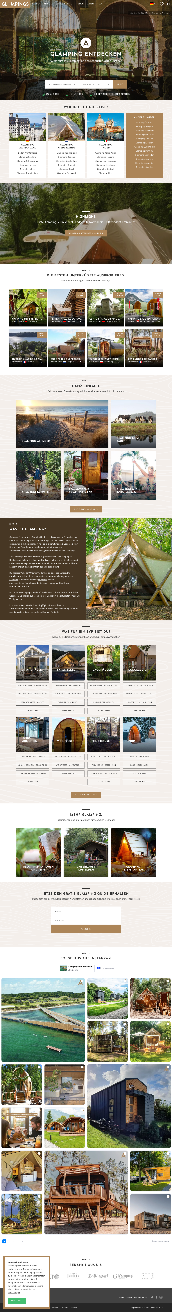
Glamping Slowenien (144, 163)
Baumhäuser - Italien (103, 702)
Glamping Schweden (144, 154)
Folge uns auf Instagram (86, 958)
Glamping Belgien (144, 126)
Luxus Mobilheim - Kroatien (32, 773)
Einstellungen (14, 1292)
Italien (25, 560)
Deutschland (15, 560)
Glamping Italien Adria (105, 152)
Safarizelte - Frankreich (68, 685)
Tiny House (64, 583)
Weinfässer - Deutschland (68, 757)
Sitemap (54, 1307)
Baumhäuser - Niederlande (103, 694)
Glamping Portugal (144, 150)
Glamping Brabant (66, 165)
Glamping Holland (144, 138)
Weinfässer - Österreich (68, 765)
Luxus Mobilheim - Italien (32, 757)
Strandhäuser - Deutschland (32, 694)
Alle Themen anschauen (86, 509)
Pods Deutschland (139, 757)
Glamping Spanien (144, 167)
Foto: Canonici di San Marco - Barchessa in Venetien (149, 13)
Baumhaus (30, 583)
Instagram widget (159, 1241)
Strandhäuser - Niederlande (32, 685)
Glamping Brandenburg (27, 173)
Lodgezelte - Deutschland (139, 685)
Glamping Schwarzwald (27, 161)
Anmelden (86, 929)
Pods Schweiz (139, 773)
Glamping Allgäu (27, 169)
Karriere (64, 1307)
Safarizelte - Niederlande (68, 694)
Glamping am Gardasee (105, 161)
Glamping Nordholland (66, 161)
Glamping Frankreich (144, 134)
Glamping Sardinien (105, 165)
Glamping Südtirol (105, 169)
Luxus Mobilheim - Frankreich (33, 765)
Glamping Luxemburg (144, 146)
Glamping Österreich (144, 122)
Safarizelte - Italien (68, 702)
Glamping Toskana (105, 156)
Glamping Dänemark (144, 130)
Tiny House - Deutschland (104, 773)
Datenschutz (157, 1307)
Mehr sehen (33, 711)
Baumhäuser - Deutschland (103, 685)
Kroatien (33, 560)
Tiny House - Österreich (104, 765)
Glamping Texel (66, 169)
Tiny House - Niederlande (104, 757)
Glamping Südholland (67, 152)
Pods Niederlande (139, 765)
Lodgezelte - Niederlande (139, 694)
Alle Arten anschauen (86, 795)
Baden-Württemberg (27, 152)
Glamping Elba (105, 173)
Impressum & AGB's (140, 1307)
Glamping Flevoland (66, 173)
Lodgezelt (42, 579)
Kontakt (74, 1307)
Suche (120, 84)
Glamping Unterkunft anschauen (86, 233)
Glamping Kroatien (144, 142)
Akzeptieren (17, 1301)
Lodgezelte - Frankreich (139, 702)
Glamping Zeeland (66, 156)
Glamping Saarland (27, 156)
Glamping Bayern (27, 165)
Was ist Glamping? (34, 605)
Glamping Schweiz (144, 159)
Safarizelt (13, 579)
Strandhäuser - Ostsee (32, 702)
